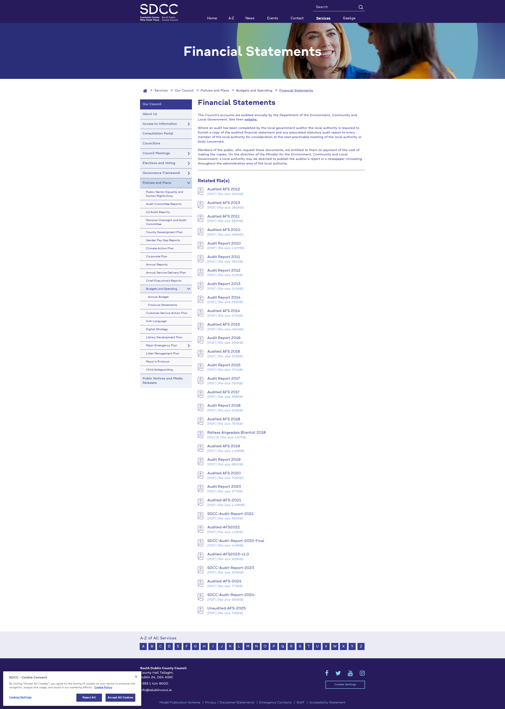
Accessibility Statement (327, 702)
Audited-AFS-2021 (224, 500)
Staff (300, 702)
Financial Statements (296, 90)
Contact (297, 18)
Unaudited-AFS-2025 (226, 608)
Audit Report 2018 (223, 405)
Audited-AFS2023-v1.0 (228, 554)
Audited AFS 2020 (224, 473)
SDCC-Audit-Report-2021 (230, 514)
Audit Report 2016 (223, 338)
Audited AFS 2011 (223, 216)
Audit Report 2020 (224, 487)
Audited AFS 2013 (223, 203)
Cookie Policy (103, 688)
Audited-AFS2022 (223, 527)
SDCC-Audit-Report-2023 (230, 568)
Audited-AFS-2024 (224, 581)
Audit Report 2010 (224, 243)
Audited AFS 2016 (223, 351)
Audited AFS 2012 (223, 189)
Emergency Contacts (275, 702)
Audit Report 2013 (223, 284)
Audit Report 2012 (223, 270)
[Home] (145, 90)
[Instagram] (362, 674)
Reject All (89, 697)
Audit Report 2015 (223, 365)
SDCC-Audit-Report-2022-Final (235, 541)
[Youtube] (350, 674)
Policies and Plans (215, 90)
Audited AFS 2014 (223, 311)
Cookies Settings (345, 684)
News (249, 18)
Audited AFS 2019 (223, 446)
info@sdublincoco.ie (156, 690)
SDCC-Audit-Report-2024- (231, 595)
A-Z (231, 18)
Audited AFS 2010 (223, 230)
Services (161, 90)
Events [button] (272, 18)
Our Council (184, 90)
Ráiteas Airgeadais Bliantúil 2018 (236, 432)
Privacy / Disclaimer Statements (229, 702)
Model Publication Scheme (179, 702)
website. (251, 119)
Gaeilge (349, 18)
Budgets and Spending (254, 90)
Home (212, 18)
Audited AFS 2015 (223, 324)
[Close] (136, 676)
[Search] (360, 7)
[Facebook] (326, 674)
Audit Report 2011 (223, 257)
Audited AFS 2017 (223, 392)
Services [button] (323, 18)
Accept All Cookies (120, 697)
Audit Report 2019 (223, 459)
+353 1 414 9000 (154, 683)
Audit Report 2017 (223, 378)
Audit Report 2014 (223, 297)
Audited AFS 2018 (223, 419)
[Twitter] (338, 674)
